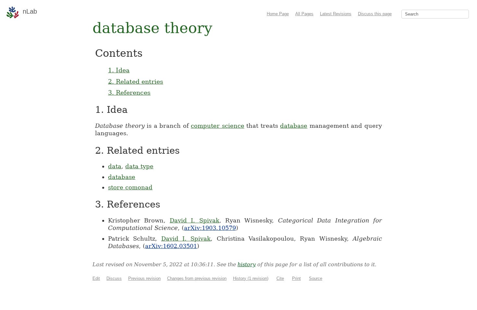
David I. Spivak (194, 220)
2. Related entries (135, 81)
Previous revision (144, 278)
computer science (217, 125)
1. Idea (118, 70)
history (247, 264)
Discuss (114, 278)
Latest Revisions (335, 13)
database (293, 125)
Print (296, 278)
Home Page (278, 13)
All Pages (304, 13)
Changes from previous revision (196, 278)
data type (139, 166)
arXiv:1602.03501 (171, 246)
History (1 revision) (250, 278)
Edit (96, 278)
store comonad (130, 187)
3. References (129, 92)
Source (315, 278)
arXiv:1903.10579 (210, 227)
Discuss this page (375, 13)
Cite (280, 278)
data (114, 166)
